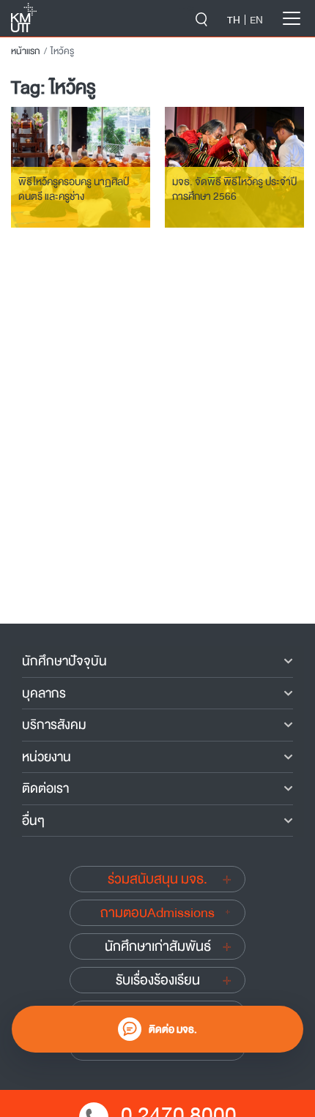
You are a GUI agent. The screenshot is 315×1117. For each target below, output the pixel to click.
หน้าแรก (25, 51)
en (256, 20)
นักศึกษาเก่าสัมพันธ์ (158, 946)
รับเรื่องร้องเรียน (158, 980)
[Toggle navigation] (291, 18)
